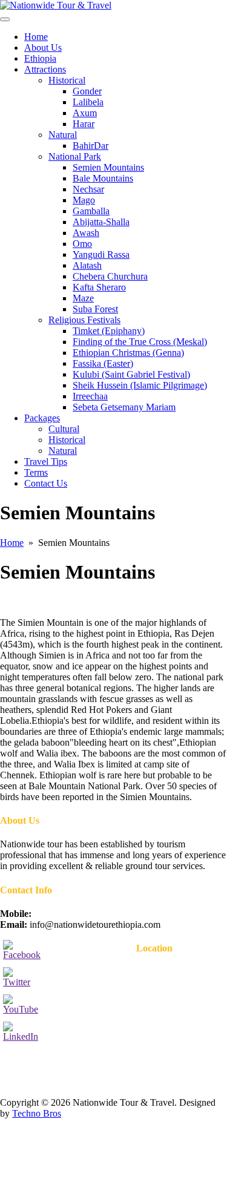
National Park (74, 156)
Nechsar (88, 189)
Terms (36, 472)
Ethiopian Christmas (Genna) (128, 352)
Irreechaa (90, 396)
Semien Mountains (108, 167)
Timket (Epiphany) (109, 331)
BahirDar (90, 145)
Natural (62, 135)
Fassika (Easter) (103, 363)
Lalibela (88, 102)
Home (36, 36)
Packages (42, 418)
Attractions (45, 69)
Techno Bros (36, 1113)
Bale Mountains (103, 178)
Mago (84, 200)
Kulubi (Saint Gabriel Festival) (131, 374)
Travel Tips (45, 461)
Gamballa (91, 211)
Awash (86, 233)
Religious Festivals (84, 320)
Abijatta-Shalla (101, 222)
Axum (85, 113)
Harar (83, 124)
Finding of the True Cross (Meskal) (140, 342)
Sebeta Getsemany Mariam (124, 407)
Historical (66, 80)
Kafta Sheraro (99, 287)
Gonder (87, 91)
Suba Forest (95, 309)
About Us (43, 47)
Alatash (87, 265)
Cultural (63, 429)
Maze (83, 298)
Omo (82, 243)
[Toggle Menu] (5, 19)
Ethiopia (40, 58)
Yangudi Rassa (101, 254)
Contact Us (45, 483)
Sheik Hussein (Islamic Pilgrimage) (140, 385)
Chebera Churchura (110, 276)
